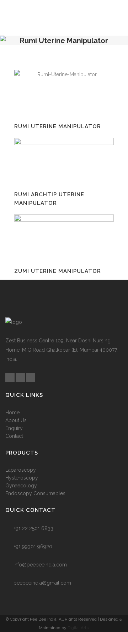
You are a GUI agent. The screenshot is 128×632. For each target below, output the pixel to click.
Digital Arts (78, 627)
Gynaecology (21, 485)
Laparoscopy (20, 470)
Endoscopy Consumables (35, 493)
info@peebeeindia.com (40, 565)
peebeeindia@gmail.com (42, 583)
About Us (16, 420)
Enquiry (14, 428)
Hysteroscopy (21, 478)
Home (12, 412)
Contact (14, 436)
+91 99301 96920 (33, 546)
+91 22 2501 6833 (33, 528)
